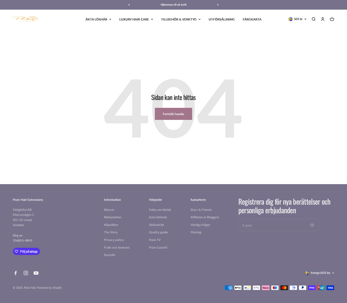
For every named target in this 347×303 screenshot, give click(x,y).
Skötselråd (156, 224)
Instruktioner (158, 217)
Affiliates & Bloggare (205, 217)
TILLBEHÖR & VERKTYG (179, 19)
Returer (109, 209)
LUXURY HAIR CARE (134, 19)
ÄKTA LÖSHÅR (96, 19)
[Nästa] (218, 5)
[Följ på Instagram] (26, 273)
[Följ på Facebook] (15, 273)
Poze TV (155, 240)
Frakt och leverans (117, 247)
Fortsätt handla (173, 114)
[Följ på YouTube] (36, 273)
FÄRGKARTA (252, 19)
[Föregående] (129, 5)
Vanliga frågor (200, 224)
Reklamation (112, 217)
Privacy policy (114, 240)
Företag (196, 232)
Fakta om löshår (160, 209)
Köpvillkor (111, 224)
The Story (111, 232)
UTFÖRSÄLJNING (222, 19)
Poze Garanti (158, 247)
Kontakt (109, 255)
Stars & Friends (201, 209)
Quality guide (158, 232)
